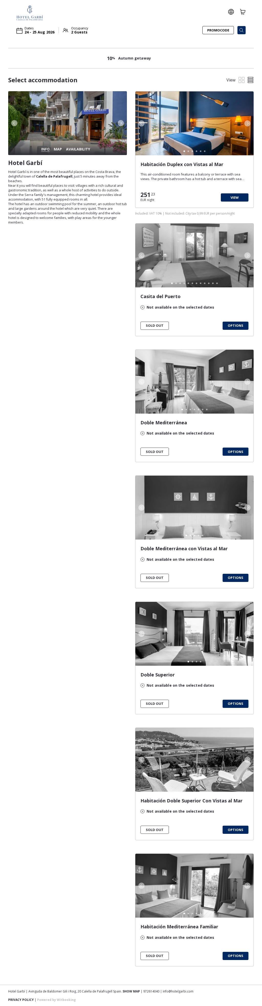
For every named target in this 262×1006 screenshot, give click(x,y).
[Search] (241, 30)
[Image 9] (205, 283)
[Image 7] (196, 283)
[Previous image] (14, 123)
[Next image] (121, 123)
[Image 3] (192, 151)
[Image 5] (201, 151)
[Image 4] (196, 151)
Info (45, 149)
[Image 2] (188, 151)
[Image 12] (217, 283)
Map (58, 149)
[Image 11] (213, 283)
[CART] (243, 12)
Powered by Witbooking (56, 1000)
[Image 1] (184, 151)
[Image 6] (205, 151)
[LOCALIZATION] (231, 12)
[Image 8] (201, 283)
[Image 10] (209, 283)
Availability (78, 149)
